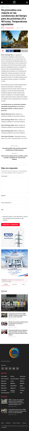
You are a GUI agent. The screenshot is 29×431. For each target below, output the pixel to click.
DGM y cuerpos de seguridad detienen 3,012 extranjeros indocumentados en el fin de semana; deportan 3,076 (14, 306)
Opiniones (22, 376)
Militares (13, 383)
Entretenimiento (5, 392)
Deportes (3, 381)
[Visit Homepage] (14, 2)
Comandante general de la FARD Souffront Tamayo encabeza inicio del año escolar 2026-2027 (17, 315)
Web (2, 209)
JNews (5, 425)
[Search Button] (27, 2)
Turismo (22, 390)
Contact (24, 423)
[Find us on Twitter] (6, 368)
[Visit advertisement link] (14, 262)
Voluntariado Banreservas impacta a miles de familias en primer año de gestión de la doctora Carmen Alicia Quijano (18, 332)
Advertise (8, 423)
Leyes (12, 381)
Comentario (4, 176)
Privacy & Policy (16, 423)
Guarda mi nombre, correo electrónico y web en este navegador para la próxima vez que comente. (15, 218)
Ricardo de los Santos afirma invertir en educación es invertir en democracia (18, 323)
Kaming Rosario (10, 28)
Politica (22, 381)
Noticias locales (13, 391)
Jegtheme (4, 427)
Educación (4, 388)
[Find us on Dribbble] (17, 368)
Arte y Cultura (5, 378)
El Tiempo (7, 7)
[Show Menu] (2, 2)
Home (2, 7)
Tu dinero (22, 388)
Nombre (3, 195)
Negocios (13, 388)
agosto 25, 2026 (6, 309)
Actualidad (4, 376)
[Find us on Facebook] (2, 368)
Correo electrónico (6, 202)
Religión (22, 383)
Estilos (12, 376)
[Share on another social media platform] (24, 51)
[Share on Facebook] (9, 51)
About (2, 423)
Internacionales (15, 378)
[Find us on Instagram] (10, 368)
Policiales (22, 378)
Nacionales (13, 385)
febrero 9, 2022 (20, 28)
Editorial (3, 385)
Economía (3, 383)
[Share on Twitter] (16, 51)
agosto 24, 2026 (12, 336)
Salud (21, 385)
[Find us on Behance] (13, 368)
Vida (21, 392)
